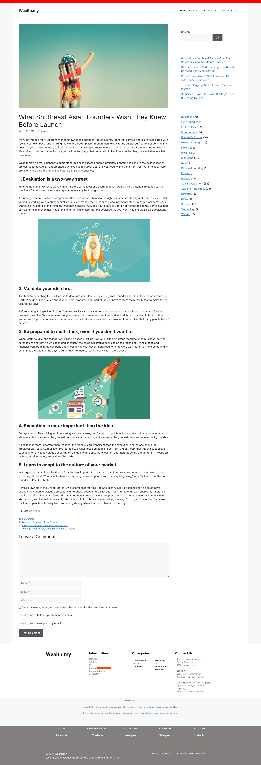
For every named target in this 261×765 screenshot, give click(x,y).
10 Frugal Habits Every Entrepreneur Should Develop (48, 528)
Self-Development (192, 183)
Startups (186, 193)
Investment (159, 669)
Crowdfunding (189, 121)
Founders (27, 522)
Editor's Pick (188, 127)
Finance (208, 10)
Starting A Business (193, 188)
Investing (186, 152)
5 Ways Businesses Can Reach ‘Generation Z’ (45, 525)
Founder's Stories (191, 137)
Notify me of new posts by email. (41, 623)
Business (186, 116)
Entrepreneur (187, 10)
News (184, 163)
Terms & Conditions (161, 753)
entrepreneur (61, 198)
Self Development (160, 665)
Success (186, 204)
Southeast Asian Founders (46, 522)
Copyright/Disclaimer (195, 753)
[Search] (217, 37)
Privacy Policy (178, 753)
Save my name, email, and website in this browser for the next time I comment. (70, 607)
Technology (188, 209)
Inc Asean (35, 510)
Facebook (61, 735)
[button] (197, 10)
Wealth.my (29, 10)
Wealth (185, 214)
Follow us (227, 10)
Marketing (187, 157)
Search (185, 32)
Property (186, 173)
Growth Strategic (191, 142)
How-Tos (186, 147)
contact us (157, 713)
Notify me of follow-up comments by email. (47, 615)
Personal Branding (192, 168)
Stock (184, 198)
